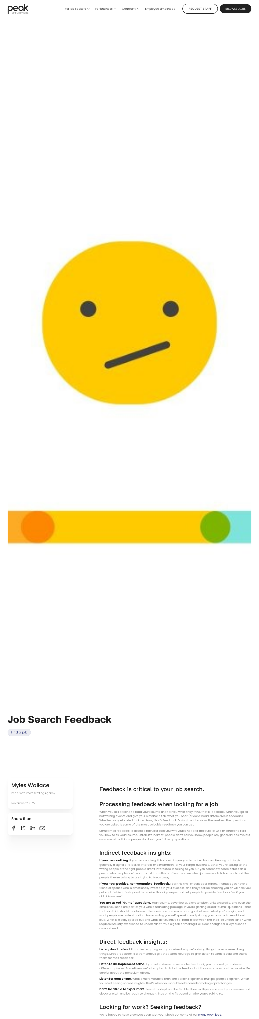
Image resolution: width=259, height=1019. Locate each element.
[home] (18, 9)
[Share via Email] (42, 828)
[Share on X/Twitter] (23, 828)
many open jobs (209, 1015)
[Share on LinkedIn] (32, 828)
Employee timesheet (160, 9)
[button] (77, 9)
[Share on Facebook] (13, 828)
